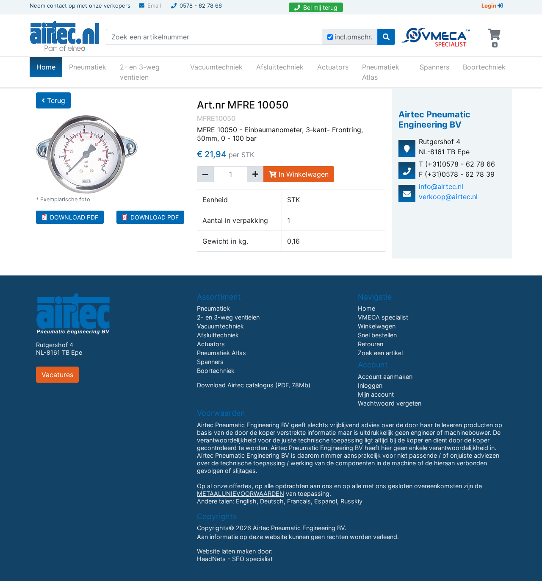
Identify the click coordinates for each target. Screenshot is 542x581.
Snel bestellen (377, 335)
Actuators (332, 67)
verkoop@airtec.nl (448, 196)
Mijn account (376, 394)
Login (489, 5)
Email (154, 5)
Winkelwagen (376, 326)
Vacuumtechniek (216, 67)
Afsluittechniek (280, 67)
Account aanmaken (385, 376)
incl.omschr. (353, 37)
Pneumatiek (87, 67)
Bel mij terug (320, 7)
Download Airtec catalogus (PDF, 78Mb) (253, 385)
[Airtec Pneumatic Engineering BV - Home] (65, 35)
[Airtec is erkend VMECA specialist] (436, 33)
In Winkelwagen (303, 174)
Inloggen (370, 385)
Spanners (434, 67)
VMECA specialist (383, 317)
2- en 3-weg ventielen (140, 72)
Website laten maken (226, 551)
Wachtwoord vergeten (389, 403)
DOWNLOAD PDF (74, 217)
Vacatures (57, 374)
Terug (55, 100)
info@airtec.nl (441, 186)
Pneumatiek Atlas (380, 72)
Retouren (370, 343)
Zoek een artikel (380, 352)
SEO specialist (252, 558)
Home (49, 66)
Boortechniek (484, 67)
